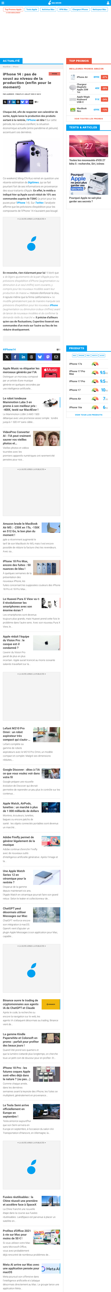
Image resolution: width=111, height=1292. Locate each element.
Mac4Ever (7, 67)
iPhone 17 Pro (77, 381)
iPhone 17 (75, 390)
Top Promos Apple (13, 9)
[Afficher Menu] (3, 2)
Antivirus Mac (48, 9)
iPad (88, 355)
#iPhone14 (9, 349)
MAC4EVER (56, 3)
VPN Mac (63, 9)
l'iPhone (31, 120)
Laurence (10, 94)
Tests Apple (31, 9)
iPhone (15, 67)
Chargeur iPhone (80, 9)
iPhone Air (75, 398)
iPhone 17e (75, 363)
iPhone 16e (75, 407)
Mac (74, 355)
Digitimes (33, 182)
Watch (94, 355)
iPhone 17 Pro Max (77, 372)
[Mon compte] (108, 3)
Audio (102, 355)
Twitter (39, 202)
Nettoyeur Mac (99, 9)
